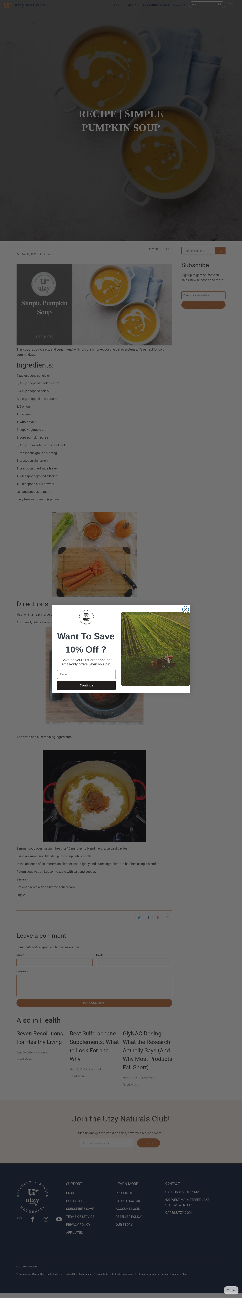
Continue (86, 685)
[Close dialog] (185, 609)
